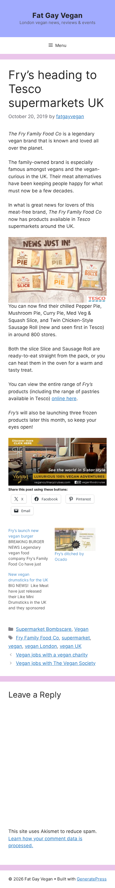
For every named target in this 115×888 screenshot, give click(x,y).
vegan (15, 646)
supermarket (76, 638)
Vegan (81, 629)
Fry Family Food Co (37, 638)
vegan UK (71, 646)
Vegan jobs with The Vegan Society (55, 663)
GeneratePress (92, 879)
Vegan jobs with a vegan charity (52, 655)
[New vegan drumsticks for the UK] (31, 591)
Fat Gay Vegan (57, 15)
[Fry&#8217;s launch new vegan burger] (31, 547)
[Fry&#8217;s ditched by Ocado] (75, 539)
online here (64, 398)
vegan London (41, 646)
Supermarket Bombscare (43, 629)
